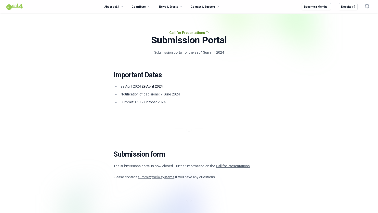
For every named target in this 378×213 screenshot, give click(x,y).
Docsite (346, 6)
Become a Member (316, 6)
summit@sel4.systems (156, 177)
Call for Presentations (187, 33)
